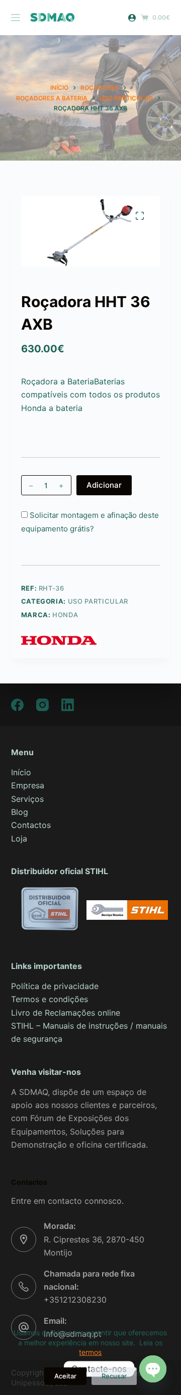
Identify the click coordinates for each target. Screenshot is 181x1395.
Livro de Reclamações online (65, 1013)
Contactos (31, 825)
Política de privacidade (55, 986)
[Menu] (15, 17)
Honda (65, 615)
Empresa (27, 785)
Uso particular (98, 601)
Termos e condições (49, 999)
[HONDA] (59, 640)
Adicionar (104, 485)
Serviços (27, 799)
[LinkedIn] (67, 705)
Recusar (114, 1376)
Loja (19, 838)
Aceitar (65, 1376)
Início (21, 772)
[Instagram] (42, 705)
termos (90, 1352)
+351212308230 (75, 1300)
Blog (19, 812)
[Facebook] (17, 705)
